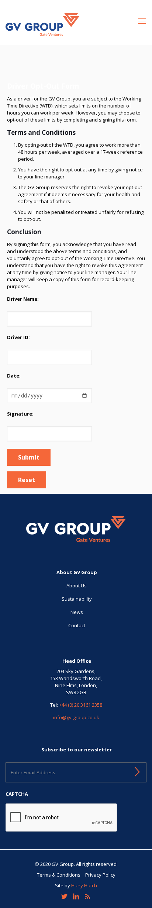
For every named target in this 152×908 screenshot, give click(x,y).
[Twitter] (64, 896)
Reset (26, 480)
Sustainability (77, 598)
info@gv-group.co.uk (76, 717)
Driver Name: (23, 299)
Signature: (20, 413)
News (76, 612)
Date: (14, 375)
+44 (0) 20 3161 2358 (80, 705)
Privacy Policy (100, 874)
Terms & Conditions (58, 874)
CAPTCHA (17, 794)
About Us (76, 585)
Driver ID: (18, 337)
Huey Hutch (84, 885)
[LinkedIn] (75, 896)
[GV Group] (76, 24)
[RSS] (87, 896)
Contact (76, 625)
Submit (28, 457)
